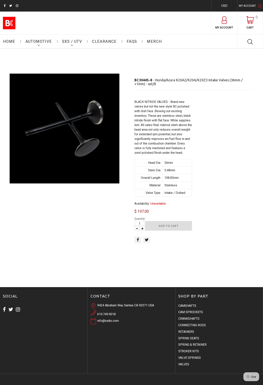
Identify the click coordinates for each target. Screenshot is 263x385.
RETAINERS (186, 332)
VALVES (183, 364)
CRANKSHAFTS (188, 318)
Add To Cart (168, 225)
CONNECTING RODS (192, 325)
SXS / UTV (72, 41)
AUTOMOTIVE (38, 41)
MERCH (154, 41)
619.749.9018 (106, 314)
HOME (9, 41)
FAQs (132, 41)
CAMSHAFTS (187, 306)
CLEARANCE (104, 41)
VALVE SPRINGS (189, 358)
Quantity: (139, 218)
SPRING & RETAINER (192, 344)
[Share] (137, 239)
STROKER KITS (188, 351)
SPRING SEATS (188, 338)
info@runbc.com (108, 321)
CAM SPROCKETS (190, 312)
